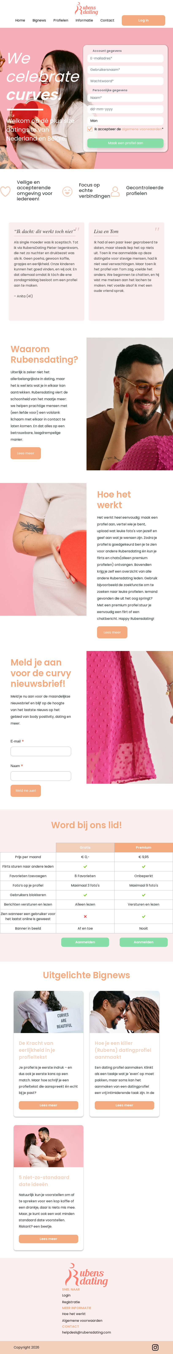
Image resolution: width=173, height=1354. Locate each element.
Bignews (39, 20)
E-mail (17, 742)
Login (66, 1295)
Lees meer (25, 453)
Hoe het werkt (74, 1313)
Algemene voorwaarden (82, 1320)
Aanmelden (85, 942)
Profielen (60, 20)
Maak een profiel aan (125, 143)
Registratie (71, 1302)
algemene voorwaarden (142, 129)
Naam (17, 766)
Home (20, 20)
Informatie (84, 20)
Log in (143, 20)
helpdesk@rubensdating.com (86, 1332)
